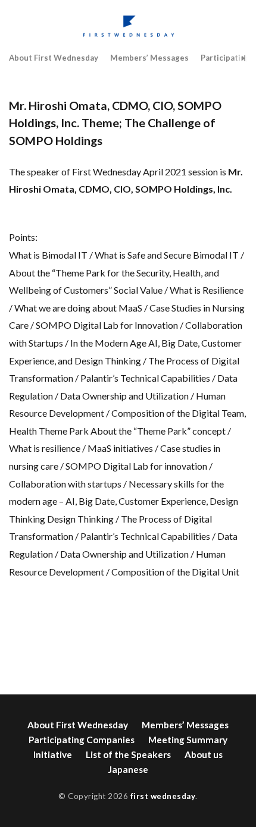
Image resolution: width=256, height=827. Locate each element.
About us (204, 754)
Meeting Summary (187, 739)
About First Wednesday (53, 57)
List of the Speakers (128, 754)
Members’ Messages (149, 57)
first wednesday (163, 796)
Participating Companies (82, 739)
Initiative (52, 754)
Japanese (128, 769)
